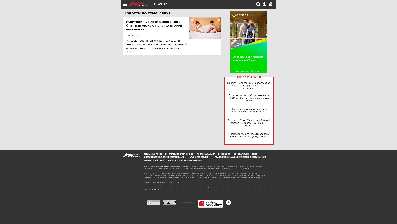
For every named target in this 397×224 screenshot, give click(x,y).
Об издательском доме (245, 154)
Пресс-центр (224, 154)
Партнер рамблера (187, 202)
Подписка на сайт (206, 154)
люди (128, 52)
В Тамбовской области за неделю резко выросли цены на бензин (249, 110)
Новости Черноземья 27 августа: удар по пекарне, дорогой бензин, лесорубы (248, 86)
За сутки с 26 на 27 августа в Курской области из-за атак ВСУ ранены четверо (248, 123)
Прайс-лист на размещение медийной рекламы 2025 (240, 157)
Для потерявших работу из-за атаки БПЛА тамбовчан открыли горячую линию (248, 98)
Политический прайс (154, 160)
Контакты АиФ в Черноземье (179, 154)
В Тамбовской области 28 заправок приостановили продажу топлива (249, 135)
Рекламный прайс (153, 154)
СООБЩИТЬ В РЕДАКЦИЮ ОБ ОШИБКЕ (185, 160)
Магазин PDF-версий (198, 157)
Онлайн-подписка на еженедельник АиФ (164, 157)
